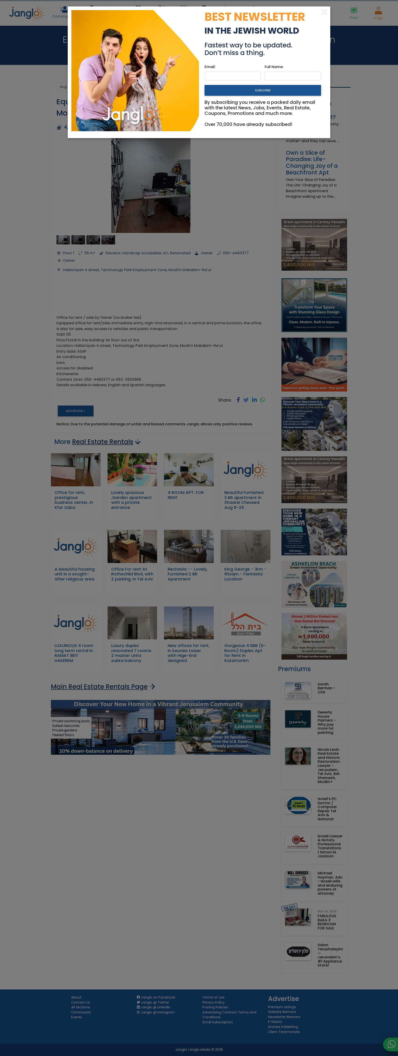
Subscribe (263, 90)
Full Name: (274, 67)
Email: (210, 67)
